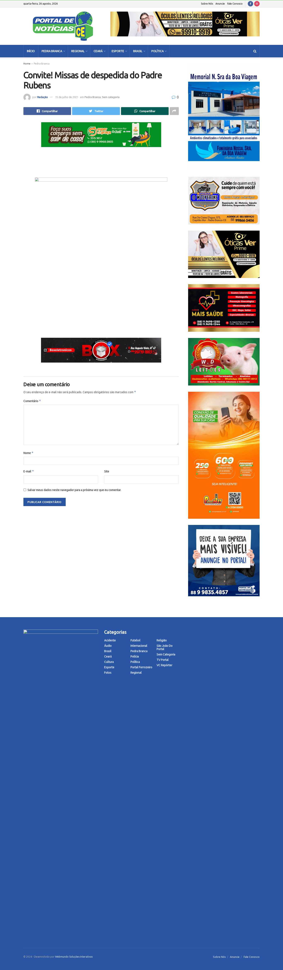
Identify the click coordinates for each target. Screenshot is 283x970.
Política (157, 51)
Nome (28, 453)
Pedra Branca (52, 51)
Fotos (107, 672)
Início (31, 51)
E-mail (28, 471)
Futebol (135, 640)
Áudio (108, 645)
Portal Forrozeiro (141, 667)
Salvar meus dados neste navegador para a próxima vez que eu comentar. (74, 490)
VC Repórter (164, 665)
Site (106, 471)
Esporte (118, 51)
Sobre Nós (207, 3)
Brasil (137, 51)
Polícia (135, 656)
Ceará (98, 51)
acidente (110, 640)
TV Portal (163, 659)
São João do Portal (165, 647)
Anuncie (220, 3)
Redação (42, 97)
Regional (78, 51)
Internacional (139, 645)
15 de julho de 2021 (66, 97)
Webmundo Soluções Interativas (74, 956)
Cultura (109, 661)
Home (26, 63)
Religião (162, 640)
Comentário (32, 401)
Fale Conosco (235, 3)
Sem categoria (111, 97)
